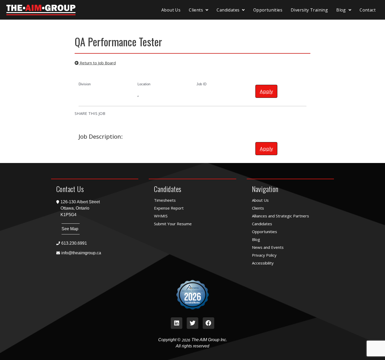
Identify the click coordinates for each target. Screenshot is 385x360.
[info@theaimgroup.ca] (94, 252)
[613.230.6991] (94, 243)
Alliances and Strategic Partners (280, 215)
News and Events (268, 247)
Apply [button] (266, 91)
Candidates (228, 10)
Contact (368, 10)
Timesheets (165, 200)
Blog (341, 10)
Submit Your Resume (173, 223)
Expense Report (169, 208)
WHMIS (161, 215)
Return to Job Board (97, 62)
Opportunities (267, 10)
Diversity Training (309, 10)
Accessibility (263, 263)
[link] (176, 323)
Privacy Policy (264, 255)
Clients (196, 10)
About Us (170, 10)
